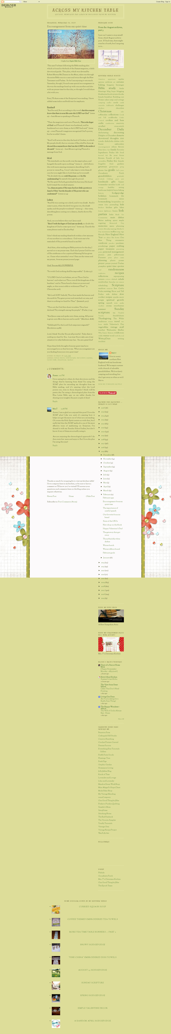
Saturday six (113, 282)
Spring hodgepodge (92, 995)
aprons (101, 82)
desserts (120, 135)
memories (102, 226)
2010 (103, 578)
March (106, 490)
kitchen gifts (112, 207)
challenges (119, 105)
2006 (103, 594)
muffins (114, 231)
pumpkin (102, 266)
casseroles (101, 106)
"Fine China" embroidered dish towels (93, 957)
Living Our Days (108, 697)
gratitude (120, 176)
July (105, 475)
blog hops (111, 91)
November (107, 459)
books (121, 94)
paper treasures (106, 249)
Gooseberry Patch (111, 173)
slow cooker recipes (111, 296)
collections (113, 114)
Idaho (106, 205)
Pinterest (102, 257)
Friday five (112, 161)
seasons (109, 288)
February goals (109, 553)
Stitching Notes (104, 813)
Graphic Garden (105, 764)
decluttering (103, 132)
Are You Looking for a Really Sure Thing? (109, 700)
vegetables (103, 327)
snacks (116, 297)
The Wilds (118, 318)
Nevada (101, 234)
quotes (120, 266)
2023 (103, 420)
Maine (100, 220)
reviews (108, 279)
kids (122, 204)
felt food (120, 152)
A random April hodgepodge (92, 1021)
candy (115, 102)
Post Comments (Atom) (67, 502)
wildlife (100, 336)
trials (70, 360)
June (105, 478)
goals (111, 170)
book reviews (113, 94)
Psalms (121, 263)
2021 (103, 427)
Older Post (90, 496)
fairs (108, 150)
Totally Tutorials (105, 823)
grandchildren (105, 176)
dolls (122, 141)
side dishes (111, 294)
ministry (101, 229)
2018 (103, 439)
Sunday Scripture (92, 983)
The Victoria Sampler (107, 820)
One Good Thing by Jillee (108, 800)
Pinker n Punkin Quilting (109, 804)
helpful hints (112, 190)
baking (101, 85)
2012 (103, 570)
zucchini (101, 341)
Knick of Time (104, 774)
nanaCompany (104, 797)
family (113, 149)
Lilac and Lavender (106, 781)
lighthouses (107, 211)
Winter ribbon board (111, 549)
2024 (103, 416)
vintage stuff (117, 327)
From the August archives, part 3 (110, 29)
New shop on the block (112, 525)
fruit (111, 164)
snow (121, 297)
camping (101, 102)
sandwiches (103, 282)
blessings (102, 91)
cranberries (110, 123)
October (106, 463)
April (105, 486)
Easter (100, 144)
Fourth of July (113, 158)
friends (121, 161)
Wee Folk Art (103, 833)
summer (102, 309)
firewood (101, 156)
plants (112, 260)
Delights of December (107, 135)
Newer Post (51, 496)
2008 (103, 586)
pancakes (111, 243)
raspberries (101, 273)
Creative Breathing (106, 739)
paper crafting (116, 246)
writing (121, 338)
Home (71, 496)
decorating (119, 132)
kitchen (101, 207)
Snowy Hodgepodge (92, 944)
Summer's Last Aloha (109, 679)
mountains (106, 232)
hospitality (116, 202)
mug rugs (120, 232)
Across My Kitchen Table (85, 10)
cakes (106, 100)
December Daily (111, 129)
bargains (110, 85)
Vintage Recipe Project (107, 830)
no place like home (111, 237)
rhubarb (114, 279)
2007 (103, 590)
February (107, 494)
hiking (121, 190)
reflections (103, 276)
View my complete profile (110, 384)
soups (101, 300)
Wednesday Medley (115, 330)
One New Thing (111, 239)
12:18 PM (64, 409)
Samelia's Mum (104, 807)
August (106, 471)
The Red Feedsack (105, 817)
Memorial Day (117, 223)
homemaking (104, 201)
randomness (116, 269)
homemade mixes (111, 199)
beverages (120, 85)
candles (109, 103)
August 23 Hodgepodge (92, 970)
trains (110, 321)
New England (112, 234)
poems (121, 260)
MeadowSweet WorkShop (109, 784)
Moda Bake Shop (105, 791)
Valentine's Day (116, 324)
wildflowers (119, 333)
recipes (119, 273)
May (105, 482)
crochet (101, 126)
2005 (103, 598)
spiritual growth (115, 300)
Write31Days (104, 338)
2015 (103, 451)
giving (122, 167)
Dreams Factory (104, 745)
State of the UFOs (110, 521)
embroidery (119, 144)
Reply (55, 401)
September (107, 467)
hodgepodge (118, 193)
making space (111, 220)
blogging (120, 91)
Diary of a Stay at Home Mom (110, 666)
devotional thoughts (76, 358)
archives (108, 82)
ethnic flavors (118, 147)
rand (99, 270)
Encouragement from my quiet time (113, 503)
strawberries (119, 306)
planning (102, 260)
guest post (120, 179)
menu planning (117, 226)
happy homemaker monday (111, 183)
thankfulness (118, 315)
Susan (55, 375)
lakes (122, 207)
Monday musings (110, 229)
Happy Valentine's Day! (113, 528)
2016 (103, 447)
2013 (103, 566)
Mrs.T (55, 409)
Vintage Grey (103, 826)
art (114, 82)
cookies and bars (115, 120)
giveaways (113, 167)
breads (101, 97)
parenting (120, 249)
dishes (116, 141)
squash (109, 303)
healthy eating (116, 187)
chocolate (120, 108)
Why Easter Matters (106, 333)
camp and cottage (116, 100)
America (101, 79)
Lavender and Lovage (107, 777)
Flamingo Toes (104, 758)
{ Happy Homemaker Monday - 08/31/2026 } (109, 670)
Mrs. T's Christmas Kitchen (109, 879)
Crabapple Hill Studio (107, 736)
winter (106, 335)
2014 (103, 562)
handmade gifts (106, 181)
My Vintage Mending (107, 794)
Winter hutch (108, 545)
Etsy (100, 150)
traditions (102, 321)
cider (122, 112)
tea (114, 313)
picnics (101, 255)
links (111, 214)
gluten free (102, 170)
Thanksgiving (104, 318)
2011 (102, 574)
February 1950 (108, 498)
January (106, 558)
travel (117, 321)
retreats (101, 279)
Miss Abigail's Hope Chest (109, 787)
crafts (100, 123)
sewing (107, 291)
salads (121, 279)
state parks (119, 303)
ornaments (119, 240)
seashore (101, 288)
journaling (114, 204)
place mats (119, 257)
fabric (104, 150)
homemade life (116, 196)
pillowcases (119, 255)
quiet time (52, 360)
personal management (113, 252)
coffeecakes (102, 114)
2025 (103, 412)
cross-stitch (119, 126)
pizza (110, 257)
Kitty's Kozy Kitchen (109, 677)
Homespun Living (105, 768)
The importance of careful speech (110, 509)
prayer (89, 358)
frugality (102, 164)
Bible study (59, 358)
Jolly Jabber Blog (104, 771)
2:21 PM (61, 375)
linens (115, 211)
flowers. (101, 158)
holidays (102, 196)
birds (122, 88)
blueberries (102, 94)
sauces (121, 282)
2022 (103, 424)
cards (122, 102)
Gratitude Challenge (105, 179)
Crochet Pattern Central (108, 742)
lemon (100, 211)
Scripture (62, 360)
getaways (102, 166)
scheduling (102, 285)
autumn (120, 82)
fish (107, 156)
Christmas (104, 111)
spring (101, 303)
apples (121, 79)
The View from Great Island (109, 686)
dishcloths (109, 141)
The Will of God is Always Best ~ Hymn (111, 711)
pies (109, 255)
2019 (103, 435)
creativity (120, 123)
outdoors (102, 243)
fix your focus (117, 155)
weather (101, 330)
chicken (101, 108)
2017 (103, 443)
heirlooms (102, 190)
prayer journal (111, 263)
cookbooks (112, 117)
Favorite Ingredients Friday (111, 151)
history (101, 193)
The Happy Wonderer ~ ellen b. (110, 708)
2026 (103, 408)
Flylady (101, 872)
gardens (120, 164)
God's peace (120, 170)
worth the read (119, 336)
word (112, 336)
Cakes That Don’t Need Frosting (110, 689)
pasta (100, 252)
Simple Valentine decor (93, 1008)
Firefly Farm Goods (106, 755)
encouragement (104, 147)
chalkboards (110, 106)
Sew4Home (102, 810)
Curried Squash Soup (92, 906)
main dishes (117, 217)
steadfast (101, 306)
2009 (103, 582)
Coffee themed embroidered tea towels (92, 919)
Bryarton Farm (104, 732)
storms (109, 306)
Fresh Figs (102, 761)
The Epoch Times (105, 886)
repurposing (119, 276)
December (107, 455)
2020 (103, 431)
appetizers (112, 79)
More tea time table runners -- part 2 (92, 932)
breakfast (108, 97)
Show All (121, 719)
